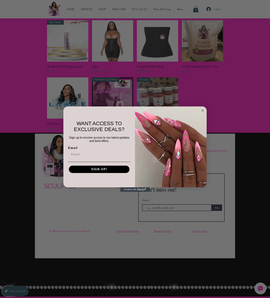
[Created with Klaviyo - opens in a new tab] (135, 189)
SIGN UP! (99, 169)
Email (73, 147)
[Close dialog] (202, 110)
